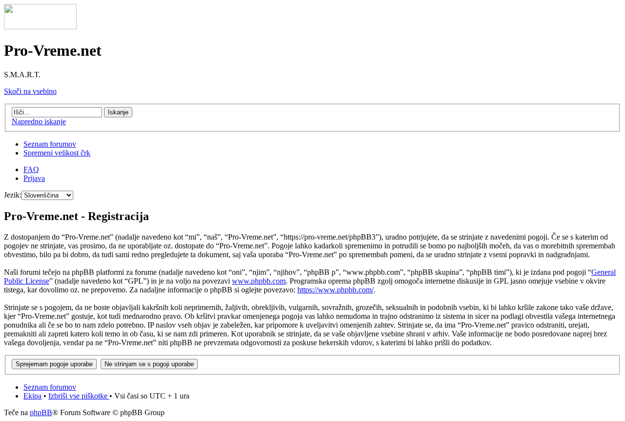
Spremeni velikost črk (56, 153)
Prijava (34, 178)
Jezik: (12, 195)
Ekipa (32, 396)
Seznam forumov (49, 144)
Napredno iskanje (39, 121)
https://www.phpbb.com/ (335, 290)
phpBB (41, 412)
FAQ (31, 169)
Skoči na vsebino (30, 91)
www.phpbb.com (259, 281)
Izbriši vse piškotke (78, 396)
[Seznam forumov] (40, 26)
